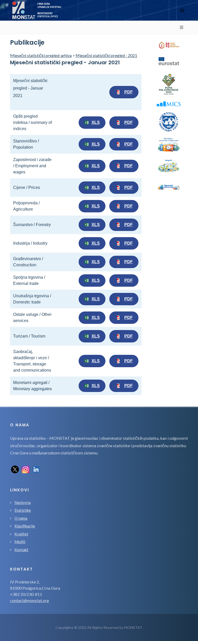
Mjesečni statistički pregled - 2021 (106, 55)
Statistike (22, 510)
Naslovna (22, 502)
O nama (20, 518)
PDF (128, 92)
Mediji (19, 541)
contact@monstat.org (29, 600)
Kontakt (21, 549)
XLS (96, 122)
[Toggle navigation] (182, 10)
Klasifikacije (24, 526)
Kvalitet (21, 534)
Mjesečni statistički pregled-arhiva (41, 55)
